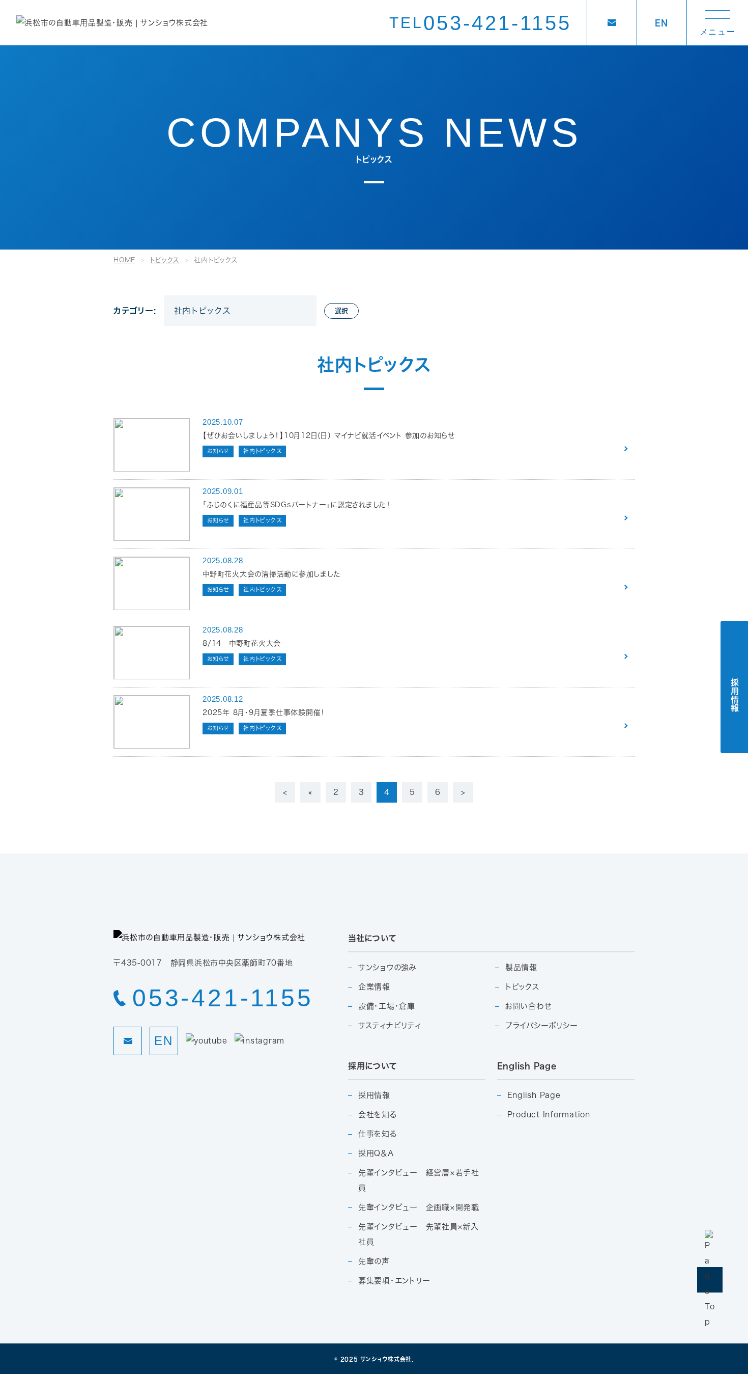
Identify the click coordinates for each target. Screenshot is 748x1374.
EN (662, 22)
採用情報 (374, 1095)
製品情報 (521, 967)
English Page (534, 1095)
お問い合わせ (528, 1006)
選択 (341, 310)
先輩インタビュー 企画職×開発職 (418, 1207)
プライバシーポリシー (541, 1025)
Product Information (548, 1114)
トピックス (522, 987)
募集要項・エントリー (394, 1280)
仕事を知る (377, 1134)
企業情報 (374, 987)
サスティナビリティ (389, 1025)
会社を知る (377, 1114)
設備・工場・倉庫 (386, 1006)
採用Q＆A (376, 1153)
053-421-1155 (480, 23)
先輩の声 (374, 1261)
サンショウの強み (387, 967)
